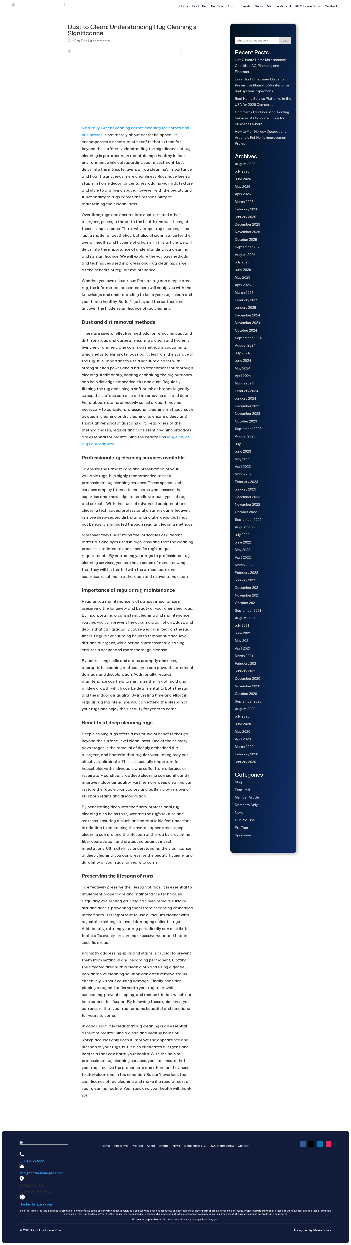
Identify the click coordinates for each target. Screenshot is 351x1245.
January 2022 (245, 580)
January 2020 (245, 761)
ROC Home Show (308, 6)
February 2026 (246, 209)
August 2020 (245, 708)
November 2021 (247, 595)
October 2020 (246, 693)
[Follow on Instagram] (328, 1144)
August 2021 (245, 618)
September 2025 (248, 247)
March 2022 (244, 565)
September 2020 (248, 701)
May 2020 (242, 731)
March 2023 (244, 474)
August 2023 (245, 436)
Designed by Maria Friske (312, 1230)
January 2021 (245, 671)
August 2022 (245, 527)
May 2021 (242, 640)
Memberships (277, 6)
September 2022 (248, 519)
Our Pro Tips (77, 40)
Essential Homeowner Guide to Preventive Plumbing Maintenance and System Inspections (262, 85)
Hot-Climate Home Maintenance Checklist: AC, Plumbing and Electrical (260, 65)
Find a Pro (199, 6)
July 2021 (242, 625)
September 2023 (248, 428)
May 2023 (242, 459)
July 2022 (242, 534)
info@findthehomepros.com (42, 1173)
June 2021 (242, 633)
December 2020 (247, 678)
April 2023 (243, 466)
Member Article (247, 797)
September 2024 (248, 337)
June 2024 (243, 360)
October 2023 (246, 421)
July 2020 (242, 716)
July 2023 (242, 444)
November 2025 (247, 231)
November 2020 (247, 686)
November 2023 (247, 413)
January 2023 (245, 489)
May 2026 (242, 186)
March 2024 (244, 383)
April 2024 (243, 375)
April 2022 (243, 557)
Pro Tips (217, 6)
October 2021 (245, 602)
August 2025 (245, 254)
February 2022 (246, 572)
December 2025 (247, 224)
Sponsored (243, 835)
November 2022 (247, 504)
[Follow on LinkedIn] (320, 1144)
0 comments (100, 40)
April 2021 (242, 648)
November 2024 (247, 322)
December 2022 (247, 497)
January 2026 (245, 216)
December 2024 (247, 315)
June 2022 (243, 542)
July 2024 (242, 353)
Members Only (246, 804)
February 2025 (246, 300)
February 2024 (246, 390)
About (232, 6)
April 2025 (243, 284)
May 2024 (242, 368)
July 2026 (242, 171)
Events (246, 6)
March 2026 (244, 201)
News (259, 6)
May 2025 (242, 277)
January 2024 (245, 398)
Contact (331, 6)
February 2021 (246, 663)
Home (183, 6)
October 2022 (246, 512)
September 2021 (248, 610)
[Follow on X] (311, 1144)
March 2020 (244, 746)
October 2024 (246, 330)
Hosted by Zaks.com (36, 1204)
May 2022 (242, 549)
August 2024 (245, 345)
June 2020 (243, 724)
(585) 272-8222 (32, 1161)
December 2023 (247, 406)
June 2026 (243, 179)
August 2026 (245, 163)
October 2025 (246, 239)
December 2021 (247, 587)
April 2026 (243, 194)
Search (285, 40)
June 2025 (243, 269)
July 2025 (242, 262)
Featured (242, 789)
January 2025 (245, 307)
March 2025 (244, 292)
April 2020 (243, 739)
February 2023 (246, 481)
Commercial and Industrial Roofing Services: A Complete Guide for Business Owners (262, 118)
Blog (238, 782)
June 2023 (243, 451)
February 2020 (246, 754)
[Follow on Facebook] (303, 1144)
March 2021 (244, 655)
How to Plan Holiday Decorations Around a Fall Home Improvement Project (261, 137)
